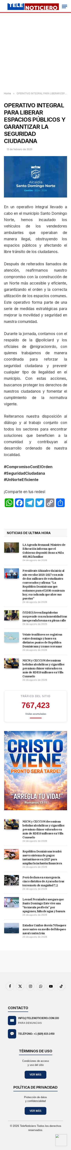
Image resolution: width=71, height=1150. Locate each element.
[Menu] (64, 6)
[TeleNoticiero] (33, 6)
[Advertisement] (35, 52)
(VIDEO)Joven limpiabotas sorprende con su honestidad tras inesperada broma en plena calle (44, 616)
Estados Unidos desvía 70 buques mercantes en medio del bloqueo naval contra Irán (44, 929)
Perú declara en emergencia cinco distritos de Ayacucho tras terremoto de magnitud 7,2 (43, 881)
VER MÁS (35, 1074)
